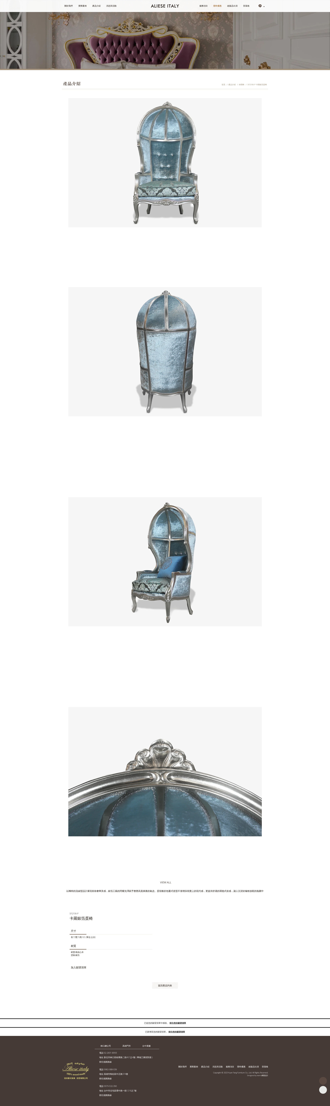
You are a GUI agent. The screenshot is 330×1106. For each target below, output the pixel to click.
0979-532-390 (110, 1086)
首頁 (223, 84)
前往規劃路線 (105, 1061)
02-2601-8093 (110, 1052)
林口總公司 (106, 1045)
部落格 (246, 5)
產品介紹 (96, 5)
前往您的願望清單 (178, 1023)
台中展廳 (146, 1045)
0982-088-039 (110, 1069)
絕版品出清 (232, 5)
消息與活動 (111, 5)
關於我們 (68, 5)
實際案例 (82, 5)
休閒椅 (241, 84)
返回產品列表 (165, 985)
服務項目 (203, 5)
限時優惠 (217, 5)
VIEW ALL (165, 882)
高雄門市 (126, 1045)
